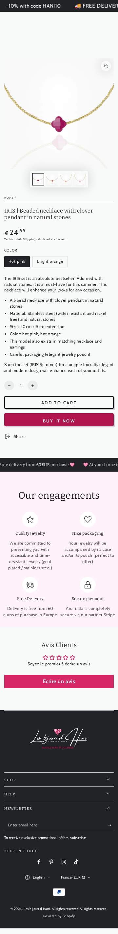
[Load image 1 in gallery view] (38, 179)
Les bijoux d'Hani (37, 909)
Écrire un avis (59, 681)
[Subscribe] (111, 825)
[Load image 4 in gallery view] (80, 179)
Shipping (29, 239)
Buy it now (59, 420)
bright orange (50, 263)
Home (9, 197)
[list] (59, 565)
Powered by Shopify (59, 916)
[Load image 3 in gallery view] (66, 179)
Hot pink (19, 263)
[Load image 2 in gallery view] (52, 179)
